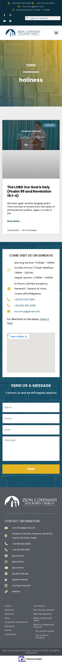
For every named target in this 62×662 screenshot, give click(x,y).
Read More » (14, 221)
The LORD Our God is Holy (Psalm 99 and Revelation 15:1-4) (29, 191)
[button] (56, 32)
